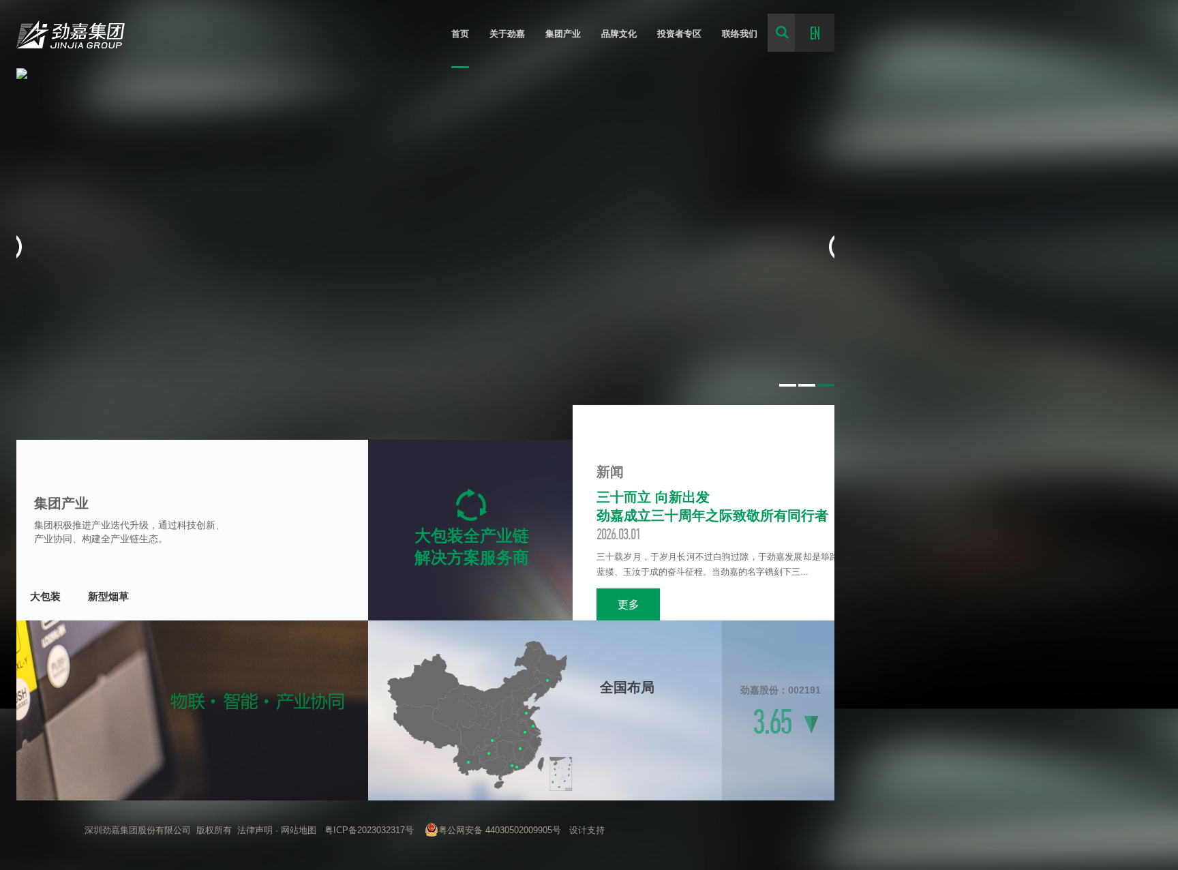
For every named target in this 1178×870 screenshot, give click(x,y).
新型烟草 (108, 596)
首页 (460, 34)
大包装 (45, 596)
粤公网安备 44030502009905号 (499, 830)
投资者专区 (679, 34)
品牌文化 (619, 34)
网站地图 (298, 830)
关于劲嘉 (507, 34)
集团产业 (563, 34)
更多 (628, 604)
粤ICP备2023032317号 (369, 830)
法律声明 (255, 830)
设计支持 (587, 830)
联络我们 (739, 34)
